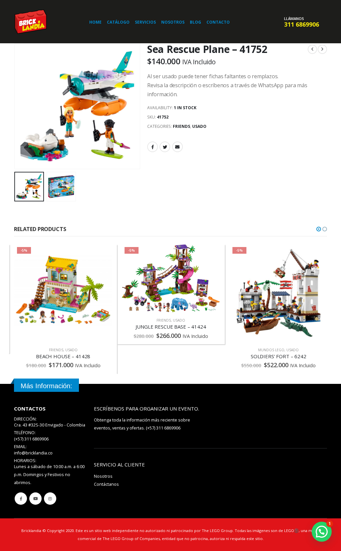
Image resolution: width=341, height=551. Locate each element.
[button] (319, 229)
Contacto (218, 22)
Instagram (50, 498)
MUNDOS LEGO (163, 350)
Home (95, 22)
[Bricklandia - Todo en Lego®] (30, 21)
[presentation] (16, 106)
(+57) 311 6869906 (163, 428)
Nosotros (172, 22)
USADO (199, 126)
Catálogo (118, 22)
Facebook (152, 146)
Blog (195, 22)
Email (177, 146)
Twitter (165, 146)
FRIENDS (181, 126)
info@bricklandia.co (33, 453)
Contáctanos (106, 484)
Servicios (145, 22)
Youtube (35, 498)
